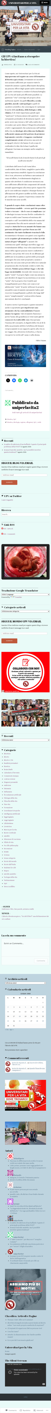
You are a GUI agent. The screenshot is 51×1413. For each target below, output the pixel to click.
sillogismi (29, 422)
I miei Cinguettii (7, 500)
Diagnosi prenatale (11, 782)
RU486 (6, 852)
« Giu (7, 1030)
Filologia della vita (10, 798)
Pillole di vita (8, 842)
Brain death (8, 770)
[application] (25, 1374)
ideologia (16, 422)
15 (43, 1012)
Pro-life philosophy (11, 846)
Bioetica (9, 419)
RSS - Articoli (8, 529)
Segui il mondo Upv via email (21, 621)
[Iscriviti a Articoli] (2, 529)
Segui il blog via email (17, 463)
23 (8, 1021)
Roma (7, 1351)
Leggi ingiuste (9, 820)
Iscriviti (9, 482)
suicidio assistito (10, 874)
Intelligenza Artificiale (12, 814)
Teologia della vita (10, 877)
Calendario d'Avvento (12, 773)
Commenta (41, 961)
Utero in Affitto (9, 887)
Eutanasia (7, 789)
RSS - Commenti (9, 534)
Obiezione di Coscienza (12, 839)
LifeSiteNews (8, 823)
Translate (18, 597)
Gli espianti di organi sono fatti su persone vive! (24, 1328)
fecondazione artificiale (12, 795)
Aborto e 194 (8, 760)
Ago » (12, 1030)
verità (39, 422)
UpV (38, 50)
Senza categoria (9, 858)
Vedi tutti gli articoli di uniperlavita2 (27, 413)
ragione (22, 422)
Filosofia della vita (10, 801)
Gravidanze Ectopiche (12, 811)
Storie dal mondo (29, 50)
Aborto (19, 50)
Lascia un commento (33, 64)
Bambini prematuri (11, 763)
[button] (20, 570)
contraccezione (9, 779)
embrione (7, 785)
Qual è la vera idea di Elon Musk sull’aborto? (26, 1206)
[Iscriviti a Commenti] (2, 534)
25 (20, 1021)
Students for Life (10, 868)
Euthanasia (8, 792)
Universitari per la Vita (22, 3)
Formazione (8, 808)
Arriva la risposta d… (19, 1063)
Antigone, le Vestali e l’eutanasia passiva (24, 1178)
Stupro (6, 871)
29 (43, 1021)
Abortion (7, 754)
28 (37, 1021)
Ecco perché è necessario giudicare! (20, 1340)
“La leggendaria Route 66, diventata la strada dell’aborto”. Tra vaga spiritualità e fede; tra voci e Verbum (27, 1211)
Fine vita (7, 804)
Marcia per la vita (10, 830)
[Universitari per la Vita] (25, 26)
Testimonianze (9, 880)
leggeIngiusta (9, 817)
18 (20, 1016)
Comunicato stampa (11, 776)
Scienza (6, 855)
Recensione (8, 849)
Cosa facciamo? (13, 1332)
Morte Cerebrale (10, 833)
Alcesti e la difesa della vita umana (22, 1180)
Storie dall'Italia (10, 864)
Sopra (25, 1397)
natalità (6, 836)
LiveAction (8, 827)
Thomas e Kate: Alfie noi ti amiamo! (20, 1320)
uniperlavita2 (8, 64)
